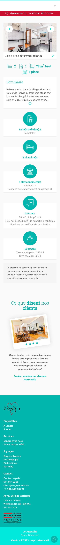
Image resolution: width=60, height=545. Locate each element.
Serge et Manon (12, 456)
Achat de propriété (13, 444)
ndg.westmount (16, 13)
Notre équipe (10, 459)
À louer (7, 429)
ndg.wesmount (15, 488)
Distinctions (10, 463)
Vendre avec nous (13, 440)
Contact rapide (11, 478)
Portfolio (8, 466)
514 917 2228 (34, 13)
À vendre (8, 425)
